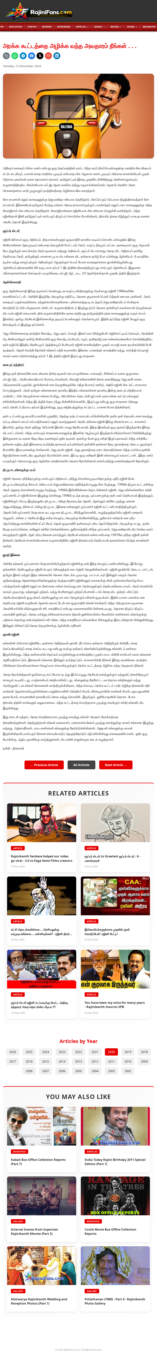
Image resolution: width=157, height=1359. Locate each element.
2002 (127, 1071)
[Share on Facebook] (31, 55)
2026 (12, 1052)
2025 (29, 1052)
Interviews (63, 26)
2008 (29, 1071)
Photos (32, 26)
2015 (45, 1061)
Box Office (15, 26)
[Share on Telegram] (23, 55)
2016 (29, 1061)
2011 (111, 1061)
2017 (12, 1061)
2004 (95, 1071)
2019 (127, 1052)
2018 (144, 1052)
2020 (111, 1052)
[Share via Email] (48, 55)
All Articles (81, 765)
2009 (144, 1061)
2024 (45, 1052)
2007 (45, 1071)
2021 (95, 1052)
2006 (62, 1071)
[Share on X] (40, 55)
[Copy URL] (6, 55)
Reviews (47, 26)
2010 (127, 1061)
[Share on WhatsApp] (14, 55)
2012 (95, 1061)
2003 (111, 1071)
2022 (78, 1052)
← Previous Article (44, 765)
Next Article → (116, 765)
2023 (62, 1052)
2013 (78, 1061)
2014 (62, 1061)
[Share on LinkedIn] (56, 55)
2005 (78, 1071)
